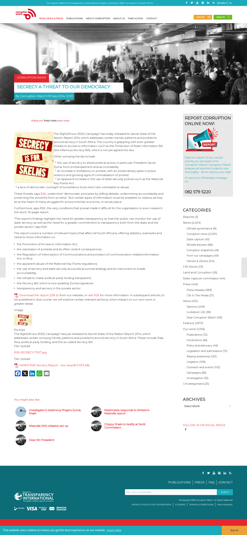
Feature (188, 323)
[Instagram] (202, 2)
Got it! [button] (234, 530)
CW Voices (190, 266)
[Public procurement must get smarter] (244, 268)
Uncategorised (193, 383)
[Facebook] (186, 2)
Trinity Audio (50, 120)
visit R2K (93, 295)
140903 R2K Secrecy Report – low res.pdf (47, 365)
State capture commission (201, 278)
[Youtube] (197, 2)
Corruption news (197, 234)
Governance (194, 340)
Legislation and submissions (204, 351)
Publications (194, 334)
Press (186, 284)
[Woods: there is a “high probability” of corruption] (3, 268)
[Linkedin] (208, 2)
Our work (189, 329)
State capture (195, 239)
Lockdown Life (196, 312)
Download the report (34, 295)
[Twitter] (192, 2)
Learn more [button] (114, 530)
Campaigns (194, 372)
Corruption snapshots (200, 250)
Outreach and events (200, 367)
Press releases (196, 290)
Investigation (195, 378)
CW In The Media (197, 295)
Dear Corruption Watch (201, 317)
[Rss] (213, 2)
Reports (188, 217)
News (187, 222)
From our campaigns (200, 255)
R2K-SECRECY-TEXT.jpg (30, 352)
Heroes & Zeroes (197, 261)
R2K (43, 193)
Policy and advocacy (199, 345)
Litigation (193, 361)
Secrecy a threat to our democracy (63, 86)
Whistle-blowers (197, 244)
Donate (220, 17)
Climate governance (199, 228)
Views (187, 301)
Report (201, 17)
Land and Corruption (197, 272)
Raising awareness (198, 356)
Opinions (192, 306)
